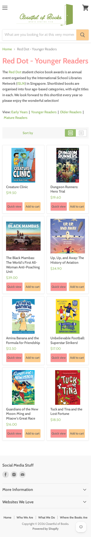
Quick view (14, 206)
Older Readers (70, 112)
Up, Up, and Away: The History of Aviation (67, 260)
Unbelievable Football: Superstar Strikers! (67, 340)
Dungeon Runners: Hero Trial (64, 189)
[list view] (81, 133)
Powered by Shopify (45, 528)
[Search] (82, 34)
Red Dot (15, 72)
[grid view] (70, 133)
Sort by (28, 133)
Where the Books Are (74, 517)
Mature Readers (15, 118)
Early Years (19, 112)
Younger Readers (43, 112)
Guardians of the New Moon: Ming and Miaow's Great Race (22, 413)
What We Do (46, 517)
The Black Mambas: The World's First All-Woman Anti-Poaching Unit (23, 265)
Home (7, 49)
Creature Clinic (17, 187)
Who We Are (25, 517)
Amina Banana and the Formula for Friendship (23, 340)
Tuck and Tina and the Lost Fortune (66, 411)
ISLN (21, 83)
